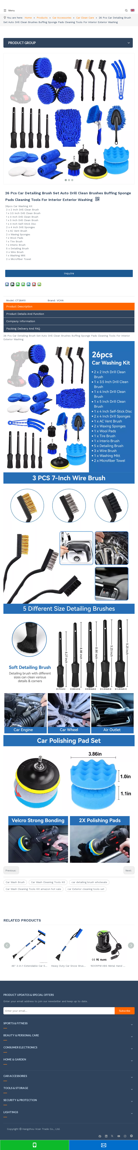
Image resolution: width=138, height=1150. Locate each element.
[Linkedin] (106, 1136)
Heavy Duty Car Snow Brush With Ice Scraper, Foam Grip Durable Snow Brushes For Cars (69, 965)
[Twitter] (112, 1136)
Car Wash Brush (15, 882)
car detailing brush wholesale (89, 882)
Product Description (19, 306)
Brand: (52, 300)
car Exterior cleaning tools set (86, 889)
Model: (10, 300)
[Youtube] (119, 1136)
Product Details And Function (25, 314)
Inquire (69, 273)
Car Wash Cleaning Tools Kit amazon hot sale (33, 889)
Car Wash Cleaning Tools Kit (48, 882)
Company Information (20, 321)
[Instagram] (125, 1136)
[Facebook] (100, 1136)
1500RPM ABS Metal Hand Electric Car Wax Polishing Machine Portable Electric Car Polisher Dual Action (108, 965)
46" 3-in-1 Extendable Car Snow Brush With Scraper (29, 965)
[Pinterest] (131, 1136)
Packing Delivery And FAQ (23, 328)
